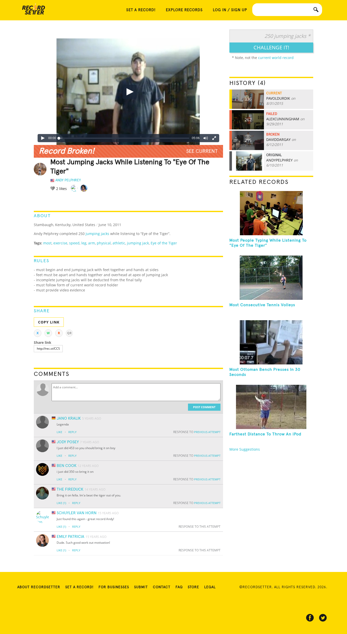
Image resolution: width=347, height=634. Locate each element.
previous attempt (207, 432)
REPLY (72, 432)
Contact (161, 587)
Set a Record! (79, 587)
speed (74, 243)
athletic (119, 243)
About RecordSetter (38, 587)
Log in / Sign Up (230, 10)
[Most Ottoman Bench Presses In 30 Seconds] (271, 342)
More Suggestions (244, 449)
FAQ (179, 587)
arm (91, 243)
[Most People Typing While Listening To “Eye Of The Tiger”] (271, 213)
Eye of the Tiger (164, 243)
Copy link (48, 322)
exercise (60, 243)
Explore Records (184, 10)
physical (104, 243)
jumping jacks (97, 233)
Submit (141, 587)
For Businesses (114, 587)
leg (83, 243)
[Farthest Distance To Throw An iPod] (271, 407)
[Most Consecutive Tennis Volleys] (271, 277)
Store (193, 587)
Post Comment (204, 407)
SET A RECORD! (141, 10)
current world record (276, 57)
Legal (210, 587)
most (47, 243)
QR (69, 333)
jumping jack (138, 243)
